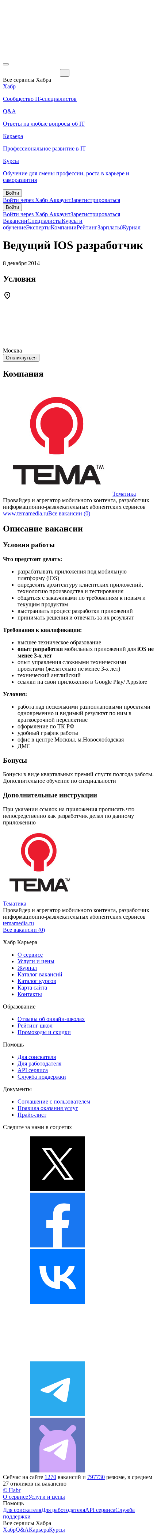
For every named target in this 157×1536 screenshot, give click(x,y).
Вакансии (15, 221)
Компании (64, 227)
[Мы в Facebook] (57, 1245)
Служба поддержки (42, 1077)
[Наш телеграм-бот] (57, 1470)
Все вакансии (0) (69, 513)
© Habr (11, 1490)
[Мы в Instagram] (57, 1358)
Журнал (131, 227)
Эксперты (38, 227)
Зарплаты (109, 227)
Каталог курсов (37, 981)
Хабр (9, 1530)
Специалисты (44, 221)
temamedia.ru (18, 923)
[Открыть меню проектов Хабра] (6, 64)
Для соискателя (37, 1057)
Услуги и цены (36, 961)
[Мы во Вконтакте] (57, 1302)
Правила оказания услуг (48, 1108)
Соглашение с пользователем (54, 1101)
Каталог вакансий (40, 974)
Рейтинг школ (35, 1025)
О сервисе (30, 955)
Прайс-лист (32, 1115)
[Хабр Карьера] (31, 72)
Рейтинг (87, 227)
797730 (96, 1477)
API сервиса (33, 1070)
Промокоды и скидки (44, 1032)
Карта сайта (32, 987)
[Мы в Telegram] (57, 1414)
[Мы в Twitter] (57, 1189)
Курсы (57, 1530)
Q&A (22, 1530)
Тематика (124, 494)
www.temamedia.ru (25, 513)
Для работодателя (39, 1063)
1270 (50, 1477)
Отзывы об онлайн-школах (51, 1019)
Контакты (30, 994)
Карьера (39, 1530)
